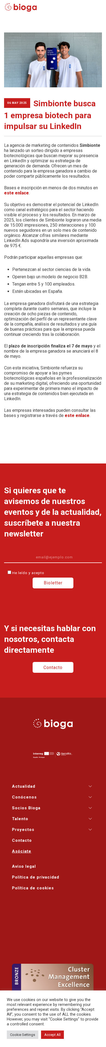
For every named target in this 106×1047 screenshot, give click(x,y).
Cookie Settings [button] (22, 1035)
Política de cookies (33, 888)
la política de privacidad (70, 573)
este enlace (16, 193)
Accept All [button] (52, 1035)
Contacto (53, 667)
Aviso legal (24, 866)
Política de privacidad (35, 877)
